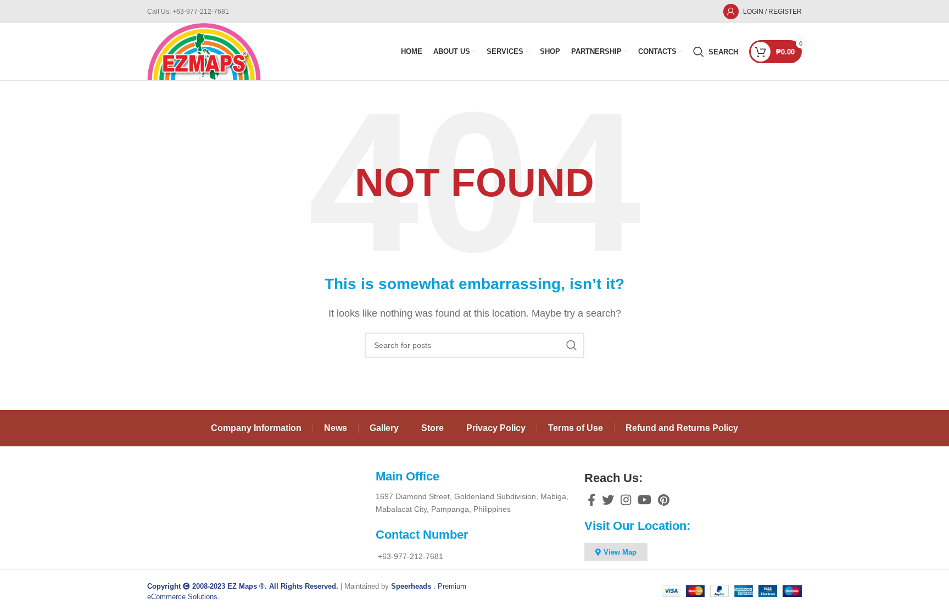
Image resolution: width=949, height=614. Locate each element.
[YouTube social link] (644, 499)
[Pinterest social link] (664, 499)
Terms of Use (575, 428)
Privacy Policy (496, 428)
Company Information (256, 428)
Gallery (384, 428)
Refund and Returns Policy (682, 428)
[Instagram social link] (625, 499)
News (335, 428)
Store (432, 428)
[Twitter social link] (608, 499)
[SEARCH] (571, 345)
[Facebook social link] (591, 499)
